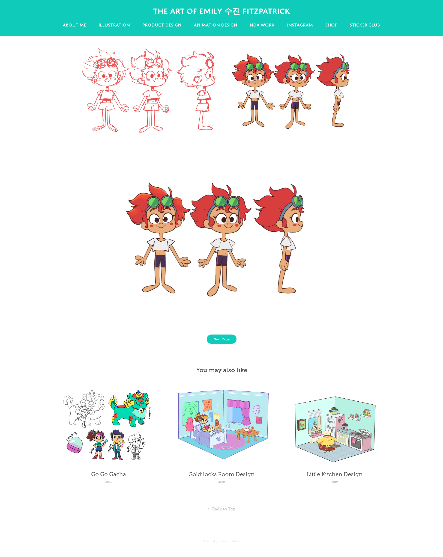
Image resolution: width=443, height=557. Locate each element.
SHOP (331, 24)
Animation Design (215, 24)
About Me (74, 24)
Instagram (300, 24)
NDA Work (262, 24)
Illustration (114, 24)
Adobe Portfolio (229, 541)
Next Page (222, 339)
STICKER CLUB (365, 24)
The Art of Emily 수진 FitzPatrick (221, 10)
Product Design (161, 24)
